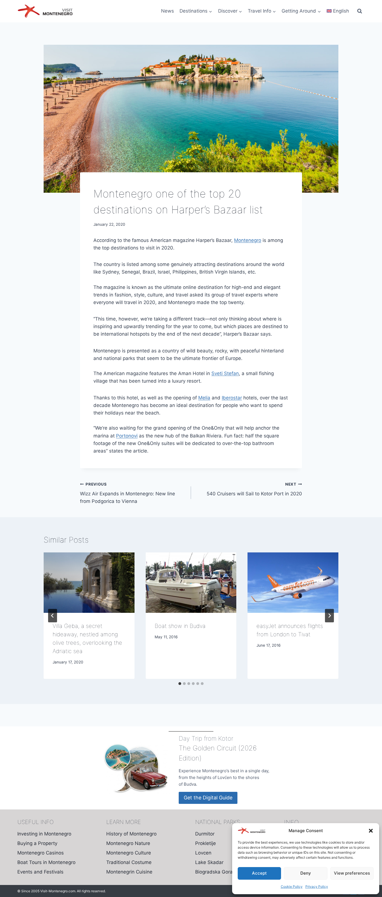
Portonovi (127, 436)
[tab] (179, 683)
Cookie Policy (292, 886)
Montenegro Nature (128, 843)
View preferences (352, 873)
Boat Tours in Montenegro (46, 862)
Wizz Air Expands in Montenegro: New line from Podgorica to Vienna (127, 493)
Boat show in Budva (180, 626)
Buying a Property (37, 843)
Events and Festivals (40, 872)
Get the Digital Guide (208, 798)
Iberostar (232, 398)
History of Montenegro (131, 834)
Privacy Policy (316, 886)
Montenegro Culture (128, 853)
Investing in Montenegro (44, 834)
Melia (204, 398)
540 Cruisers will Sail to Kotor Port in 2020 (254, 489)
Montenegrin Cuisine (129, 872)
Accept (259, 873)
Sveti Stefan (225, 373)
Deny (305, 873)
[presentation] (89, 582)
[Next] (329, 615)
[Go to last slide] (52, 615)
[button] (371, 831)
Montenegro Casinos (40, 853)
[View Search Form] (360, 11)
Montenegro (247, 240)
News (167, 11)
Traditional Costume (129, 862)
